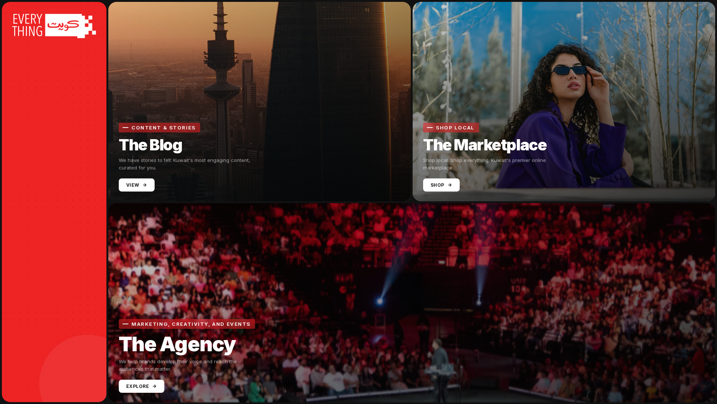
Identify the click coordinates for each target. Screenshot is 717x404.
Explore (137, 386)
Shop (437, 185)
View (132, 185)
